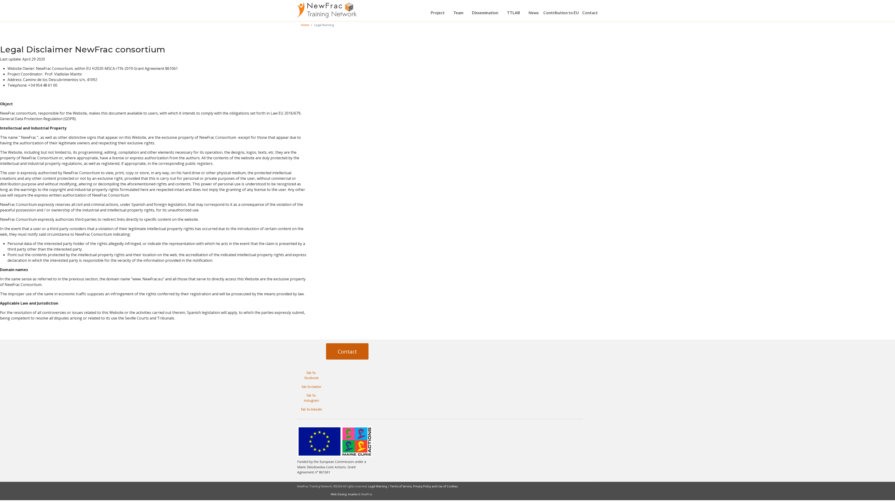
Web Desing (339, 494)
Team (458, 12)
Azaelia (353, 494)
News (534, 12)
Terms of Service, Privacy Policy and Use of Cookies (424, 486)
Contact (590, 12)
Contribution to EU (561, 12)
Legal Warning (377, 486)
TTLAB (513, 12)
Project (438, 12)
